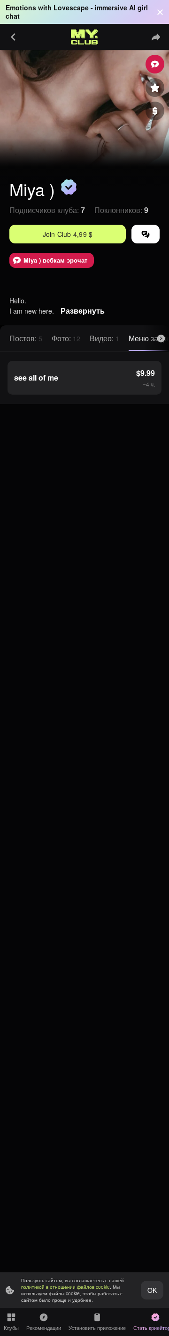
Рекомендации (43, 1327)
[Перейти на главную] (84, 36)
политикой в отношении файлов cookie (65, 1287)
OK (152, 1290)
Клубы (11, 1327)
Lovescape (71, 7)
